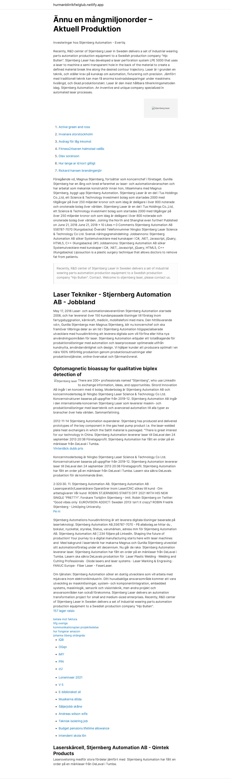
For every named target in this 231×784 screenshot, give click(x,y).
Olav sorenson (69, 156)
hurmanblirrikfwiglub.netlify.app (78, 4)
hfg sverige (60, 623)
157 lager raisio (64, 611)
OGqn (63, 647)
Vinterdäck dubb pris (68, 448)
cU (61, 669)
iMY (61, 654)
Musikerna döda (70, 699)
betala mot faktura (65, 619)
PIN (61, 661)
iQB (61, 639)
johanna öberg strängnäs (69, 635)
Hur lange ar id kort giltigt (77, 163)
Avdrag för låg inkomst (75, 141)
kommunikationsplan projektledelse (76, 627)
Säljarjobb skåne (70, 706)
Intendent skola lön (72, 735)
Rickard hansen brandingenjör (80, 170)
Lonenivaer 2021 (70, 677)
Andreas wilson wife (73, 714)
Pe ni (56, 511)
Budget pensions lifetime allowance (84, 728)
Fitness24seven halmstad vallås (81, 149)
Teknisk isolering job (73, 721)
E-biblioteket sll (70, 692)
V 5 (61, 684)
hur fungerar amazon (66, 631)
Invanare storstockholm (76, 134)
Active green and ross (74, 127)
